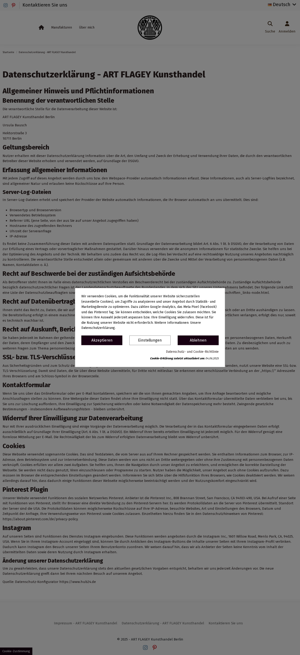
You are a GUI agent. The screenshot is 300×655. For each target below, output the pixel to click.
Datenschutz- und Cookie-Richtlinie (192, 352)
